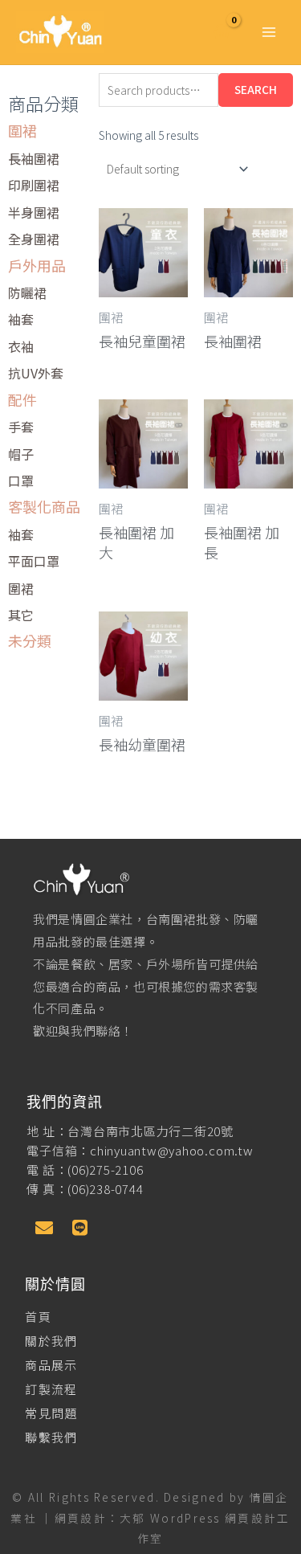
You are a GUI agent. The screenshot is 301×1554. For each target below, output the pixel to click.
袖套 (21, 319)
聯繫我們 (51, 1437)
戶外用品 (37, 265)
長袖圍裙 (33, 158)
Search (255, 89)
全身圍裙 (33, 238)
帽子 (21, 454)
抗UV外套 (35, 372)
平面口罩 (33, 560)
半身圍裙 (33, 212)
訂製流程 (51, 1388)
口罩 (21, 480)
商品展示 (51, 1364)
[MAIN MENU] (269, 31)
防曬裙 (27, 292)
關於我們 (51, 1340)
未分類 (29, 640)
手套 (21, 426)
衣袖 (21, 346)
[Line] (79, 1227)
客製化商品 (44, 506)
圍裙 (22, 130)
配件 (22, 399)
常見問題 (51, 1413)
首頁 (38, 1316)
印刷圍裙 (33, 184)
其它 (21, 614)
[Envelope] (44, 1227)
